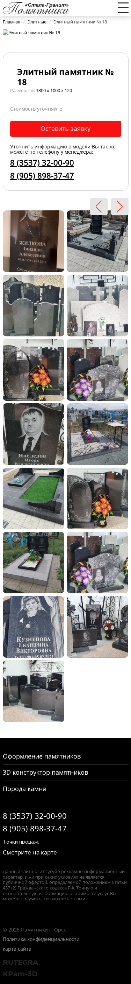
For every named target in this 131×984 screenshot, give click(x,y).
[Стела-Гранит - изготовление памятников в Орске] (36, 7)
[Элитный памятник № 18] (31, 32)
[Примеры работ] (33, 240)
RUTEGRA (20, 962)
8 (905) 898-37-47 (42, 175)
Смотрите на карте (30, 852)
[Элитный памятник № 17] (99, 206)
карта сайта (17, 948)
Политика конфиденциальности (41, 939)
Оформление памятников (42, 756)
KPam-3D (20, 974)
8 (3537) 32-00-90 (42, 162)
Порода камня (24, 788)
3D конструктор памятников (45, 772)
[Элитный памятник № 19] (120, 206)
